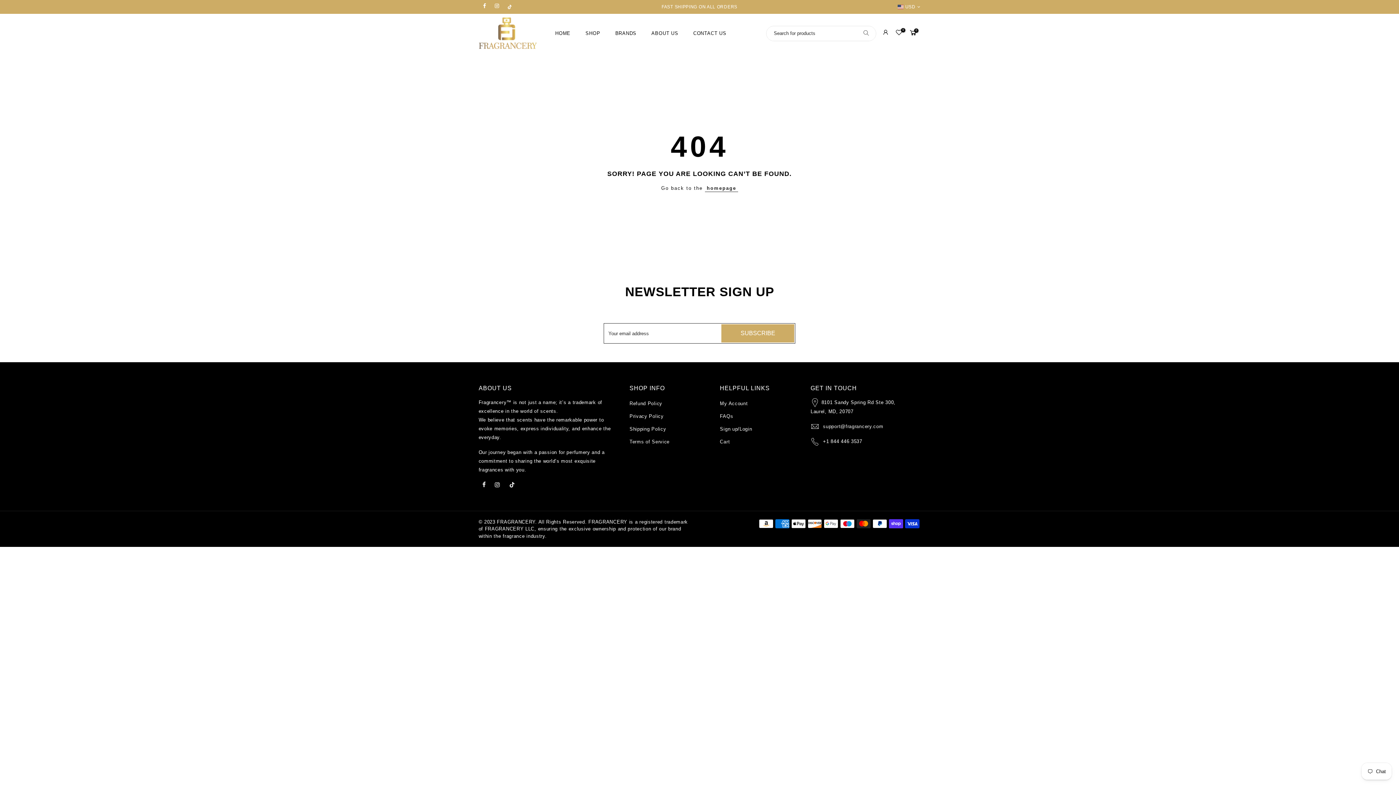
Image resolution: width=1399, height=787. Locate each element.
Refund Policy (646, 403)
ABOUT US (664, 33)
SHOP (592, 33)
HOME (563, 33)
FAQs (726, 416)
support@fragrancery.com (853, 426)
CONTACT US (709, 33)
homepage (721, 188)
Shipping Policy (648, 429)
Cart (725, 442)
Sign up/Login (736, 429)
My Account (734, 403)
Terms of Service (650, 442)
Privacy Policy (647, 416)
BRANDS (626, 33)
